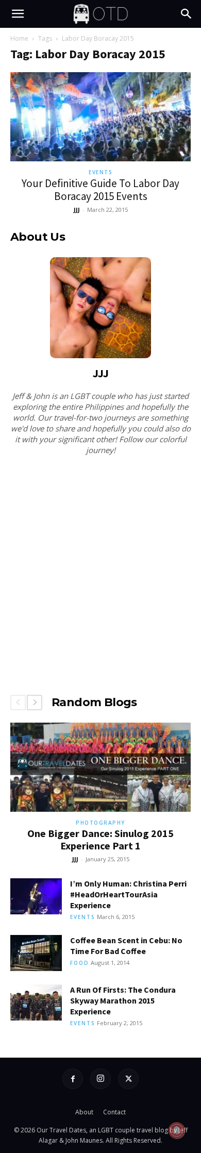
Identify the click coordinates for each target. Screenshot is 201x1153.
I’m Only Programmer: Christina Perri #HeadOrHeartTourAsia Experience (128, 894)
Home (19, 38)
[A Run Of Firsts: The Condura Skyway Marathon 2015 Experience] (36, 1002)
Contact (114, 1112)
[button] (17, 14)
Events (100, 172)
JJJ (77, 209)
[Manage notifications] (177, 1130)
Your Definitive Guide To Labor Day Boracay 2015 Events (100, 189)
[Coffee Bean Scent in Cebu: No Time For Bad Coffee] (36, 953)
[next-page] (34, 702)
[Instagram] (100, 1078)
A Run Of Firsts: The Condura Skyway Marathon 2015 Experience (123, 1000)
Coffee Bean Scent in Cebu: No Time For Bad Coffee (126, 945)
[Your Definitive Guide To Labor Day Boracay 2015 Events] (100, 116)
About (84, 1112)
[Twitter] (128, 1078)
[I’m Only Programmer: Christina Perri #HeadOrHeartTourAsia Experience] (36, 896)
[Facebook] (72, 1078)
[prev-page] (18, 702)
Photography (100, 822)
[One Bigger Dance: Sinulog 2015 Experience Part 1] (100, 767)
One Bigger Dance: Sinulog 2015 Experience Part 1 (100, 839)
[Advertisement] (100, 572)
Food (79, 962)
